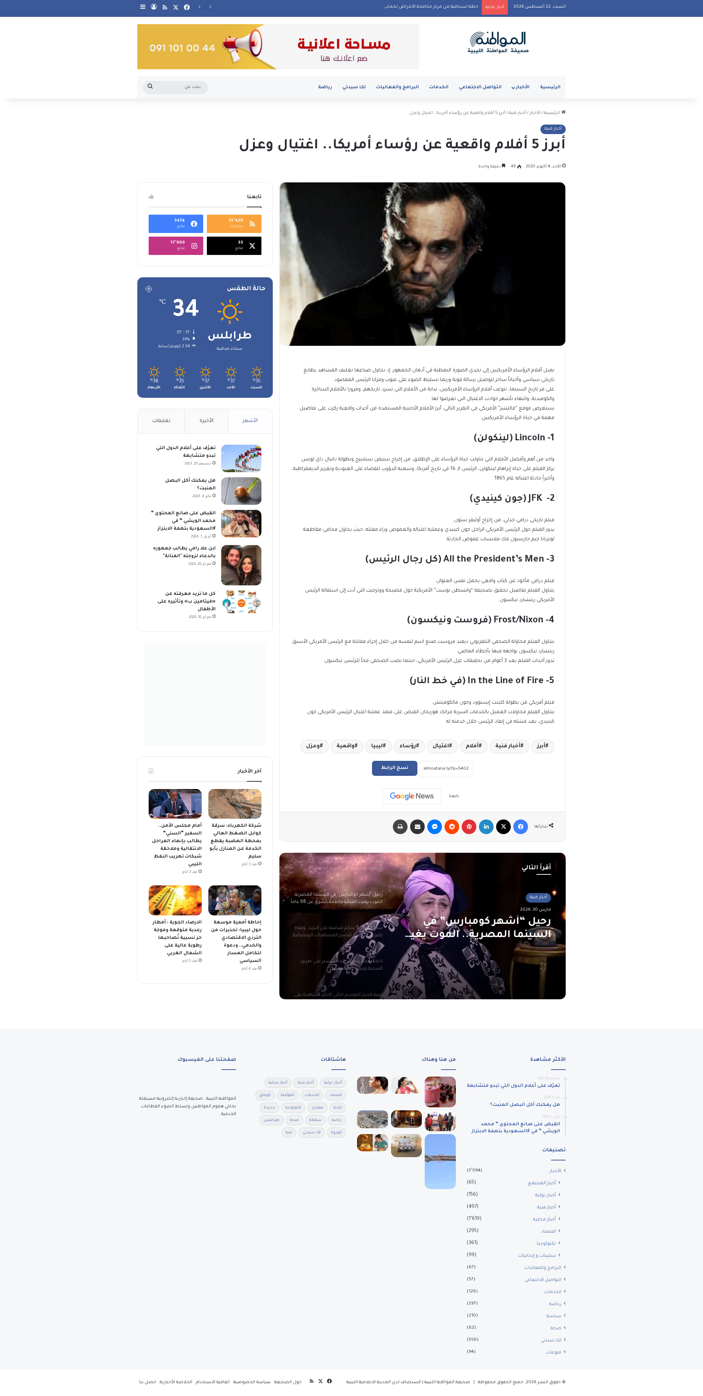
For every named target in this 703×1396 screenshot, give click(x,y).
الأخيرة (206, 421)
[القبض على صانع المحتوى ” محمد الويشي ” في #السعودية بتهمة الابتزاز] (241, 523)
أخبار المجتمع (542, 1183)
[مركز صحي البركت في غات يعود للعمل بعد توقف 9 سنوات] (440, 1120)
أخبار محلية (544, 1219)
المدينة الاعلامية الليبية (368, 1382)
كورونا (336, 1132)
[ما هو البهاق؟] (372, 1085)
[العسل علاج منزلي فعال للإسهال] (372, 1143)
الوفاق (265, 1095)
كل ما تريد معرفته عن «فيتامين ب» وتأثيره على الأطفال (186, 602)
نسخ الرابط (394, 768)
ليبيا (377, 746)
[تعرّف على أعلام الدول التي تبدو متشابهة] (241, 458)
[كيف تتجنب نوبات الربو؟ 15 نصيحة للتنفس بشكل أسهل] (406, 1085)
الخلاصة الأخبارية (176, 1382)
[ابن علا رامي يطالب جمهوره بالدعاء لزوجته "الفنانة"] (241, 565)
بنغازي (317, 1108)
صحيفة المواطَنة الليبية (447, 1382)
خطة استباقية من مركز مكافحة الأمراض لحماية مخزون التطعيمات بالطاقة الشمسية (393, 7)
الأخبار (522, 87)
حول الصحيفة (288, 1382)
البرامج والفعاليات (397, 87)
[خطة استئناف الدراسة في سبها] (406, 1146)
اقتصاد (548, 1231)
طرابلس (272, 1120)
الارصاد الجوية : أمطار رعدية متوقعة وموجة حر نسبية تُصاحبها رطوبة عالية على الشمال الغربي (177, 938)
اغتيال (441, 746)
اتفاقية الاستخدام (213, 1382)
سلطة (315, 1120)
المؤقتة (287, 1095)
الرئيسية (550, 87)
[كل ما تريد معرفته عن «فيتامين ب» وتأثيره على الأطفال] (241, 601)
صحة (556, 1328)
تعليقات (161, 421)
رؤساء (407, 746)
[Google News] (412, 796)
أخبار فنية (517, 113)
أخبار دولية (545, 1195)
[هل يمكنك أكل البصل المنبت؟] (241, 491)
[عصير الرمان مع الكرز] (440, 1092)
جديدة (269, 1108)
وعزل (313, 746)
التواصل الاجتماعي (480, 87)
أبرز (541, 746)
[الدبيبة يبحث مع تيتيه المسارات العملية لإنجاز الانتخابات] (406, 1119)
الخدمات (439, 87)
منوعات (553, 1352)
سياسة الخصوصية (252, 1382)
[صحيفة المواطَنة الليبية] (498, 42)
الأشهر (250, 421)
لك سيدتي (354, 87)
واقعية (345, 746)
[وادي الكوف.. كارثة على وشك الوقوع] (440, 1161)
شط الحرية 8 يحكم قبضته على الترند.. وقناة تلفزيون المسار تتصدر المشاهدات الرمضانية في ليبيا (478, 929)
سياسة (554, 1316)
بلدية (338, 1108)
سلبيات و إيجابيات (537, 1256)
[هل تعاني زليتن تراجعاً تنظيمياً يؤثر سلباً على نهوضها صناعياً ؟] (372, 1119)
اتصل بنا (147, 1382)
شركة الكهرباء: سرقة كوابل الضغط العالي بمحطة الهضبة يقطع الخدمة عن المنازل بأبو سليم (235, 841)
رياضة (325, 87)
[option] (422, 926)
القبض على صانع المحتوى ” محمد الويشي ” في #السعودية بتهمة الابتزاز (183, 521)
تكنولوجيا (546, 1244)
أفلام (472, 746)
